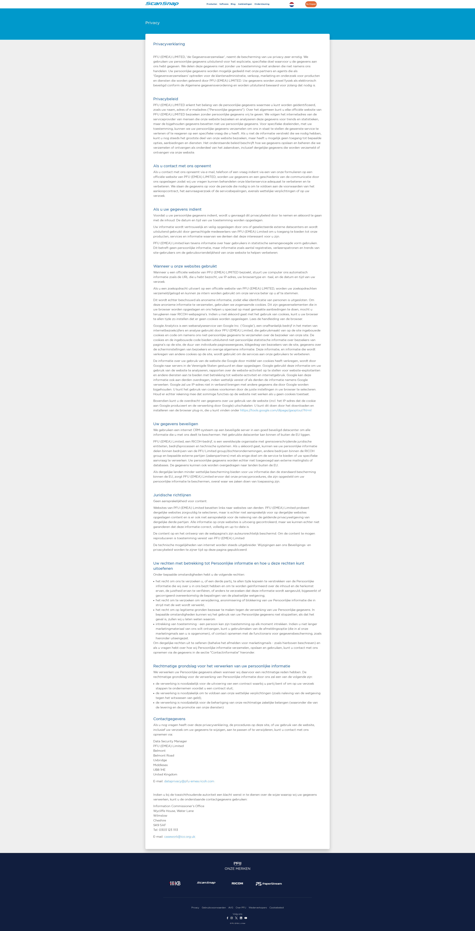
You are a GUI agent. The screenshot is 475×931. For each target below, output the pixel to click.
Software (223, 4)
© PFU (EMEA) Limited (237, 923)
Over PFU (241, 908)
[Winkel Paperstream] (269, 884)
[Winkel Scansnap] (206, 883)
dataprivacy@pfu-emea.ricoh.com (189, 781)
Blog (233, 4)
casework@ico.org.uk (179, 836)
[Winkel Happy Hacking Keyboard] (174, 883)
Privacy (195, 908)
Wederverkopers (258, 908)
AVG (230, 908)
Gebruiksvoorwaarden (214, 908)
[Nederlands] (292, 4)
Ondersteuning (261, 4)
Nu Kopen (311, 4)
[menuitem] (212, 4)
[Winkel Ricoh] (237, 883)
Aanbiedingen (245, 4)
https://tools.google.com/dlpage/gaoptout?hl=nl (275, 410)
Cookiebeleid (276, 908)
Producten (212, 4)
